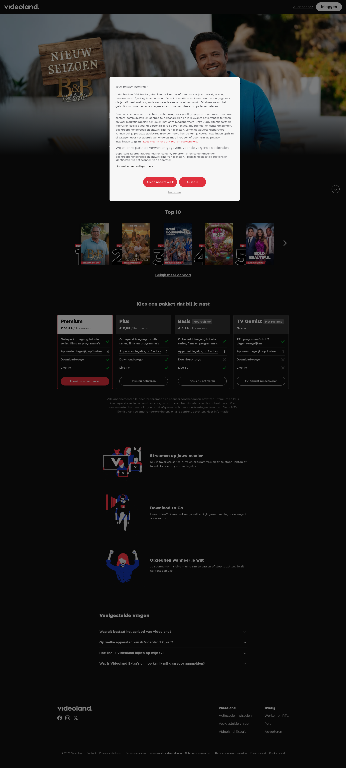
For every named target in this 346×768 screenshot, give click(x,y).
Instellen (174, 192)
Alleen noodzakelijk (160, 182)
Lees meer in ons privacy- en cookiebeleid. (170, 141)
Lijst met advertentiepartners (134, 166)
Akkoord (192, 182)
